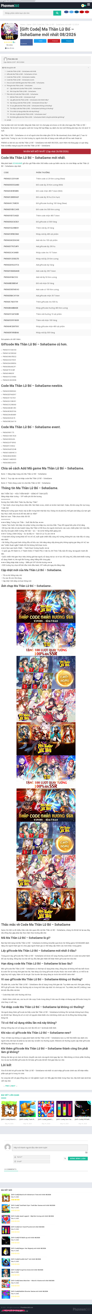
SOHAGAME (17, 163)
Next (13, 1086)
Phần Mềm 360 (13, 59)
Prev (7, 1086)
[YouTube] (82, 12)
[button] (46, 606)
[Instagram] (76, 12)
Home (22, 25)
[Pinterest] (87, 12)
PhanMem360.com (27, 1307)
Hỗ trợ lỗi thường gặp (13, 1310)
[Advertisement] (46, 22)
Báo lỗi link (10, 48)
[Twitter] (71, 12)
